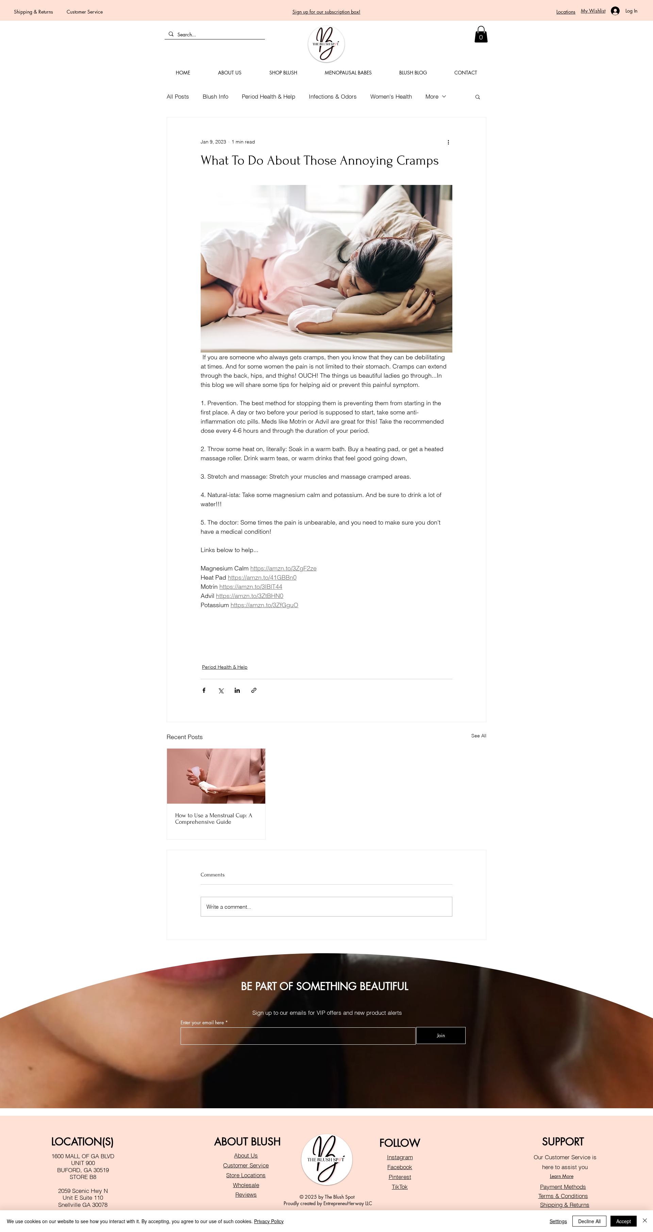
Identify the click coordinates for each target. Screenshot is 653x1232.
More (431, 96)
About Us (246, 1155)
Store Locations (246, 1175)
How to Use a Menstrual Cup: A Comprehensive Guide (213, 818)
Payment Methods (563, 1186)
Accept (623, 1221)
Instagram (400, 1157)
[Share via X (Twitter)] (220, 690)
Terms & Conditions (563, 1195)
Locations (565, 11)
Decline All (589, 1221)
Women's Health (391, 96)
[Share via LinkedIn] (237, 690)
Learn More (561, 1176)
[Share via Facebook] (204, 690)
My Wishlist (593, 10)
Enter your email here (202, 1022)
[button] (481, 34)
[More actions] (448, 142)
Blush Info (215, 96)
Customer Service (85, 11)
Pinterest (400, 1176)
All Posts (178, 96)
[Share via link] (254, 690)
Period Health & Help (268, 96)
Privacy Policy (269, 1221)
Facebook (399, 1166)
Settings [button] (558, 1221)
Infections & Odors (333, 96)
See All (478, 736)
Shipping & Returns (33, 11)
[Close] (645, 1221)
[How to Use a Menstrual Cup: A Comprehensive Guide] (216, 776)
